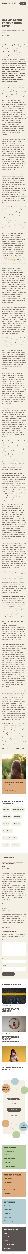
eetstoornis (16, 823)
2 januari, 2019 (6, 910)
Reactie (4, 940)
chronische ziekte (18, 809)
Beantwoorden (6, 904)
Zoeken (14, 11)
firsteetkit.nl (14, 1104)
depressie (17, 816)
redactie (5, 845)
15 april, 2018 (5, 868)
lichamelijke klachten (9, 838)
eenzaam (6, 823)
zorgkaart (14, 1115)
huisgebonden (7, 831)
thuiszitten (15, 845)
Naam (4, 958)
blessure (6, 809)
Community (6, 816)
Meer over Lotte (9, 790)
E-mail (4, 965)
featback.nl (14, 1109)
